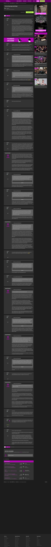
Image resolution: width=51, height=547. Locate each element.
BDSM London (16, 537)
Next (7, 15)
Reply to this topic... (11, 455)
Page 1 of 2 (12, 15)
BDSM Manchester (17, 539)
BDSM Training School (39, 545)
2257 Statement (6, 546)
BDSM (37, 537)
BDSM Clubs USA (28, 546)
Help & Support (5, 537)
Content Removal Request (7, 545)
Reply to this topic (29, 12)
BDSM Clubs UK (16, 546)
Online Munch (12, 9)
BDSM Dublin (16, 545)
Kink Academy (13, 464)
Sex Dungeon (38, 539)
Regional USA (27, 536)
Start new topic (23, 12)
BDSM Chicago (27, 544)
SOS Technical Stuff (13, 467)
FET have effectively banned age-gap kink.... (10, 466)
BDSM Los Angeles (28, 538)
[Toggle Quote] (12, 54)
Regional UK (16, 536)
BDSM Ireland (16, 544)
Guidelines (46, 3)
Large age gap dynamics (7, 463)
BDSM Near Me (38, 544)
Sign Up (41, 30)
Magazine (7, 538)
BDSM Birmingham (17, 538)
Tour (4, 538)
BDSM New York (27, 537)
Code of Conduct (6, 544)
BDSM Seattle (27, 545)
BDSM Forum (15, 478)
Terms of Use (5, 539)
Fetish (37, 538)
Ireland (19, 536)
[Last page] (9, 15)
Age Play (41, 13)
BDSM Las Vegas (27, 539)
